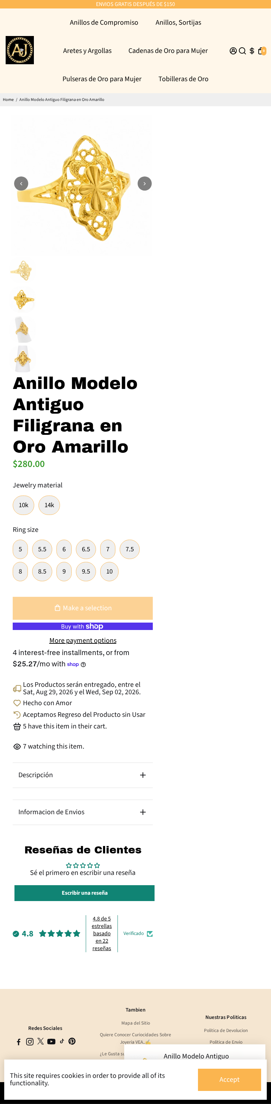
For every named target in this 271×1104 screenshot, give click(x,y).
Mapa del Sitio (135, 1023)
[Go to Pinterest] (72, 1043)
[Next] (145, 183)
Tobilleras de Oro (183, 79)
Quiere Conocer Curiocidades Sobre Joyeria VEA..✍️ (135, 1038)
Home (8, 100)
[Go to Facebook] (19, 1043)
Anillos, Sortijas (178, 23)
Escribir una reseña (85, 893)
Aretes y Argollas (87, 51)
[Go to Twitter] (40, 1043)
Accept (229, 1080)
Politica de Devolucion (226, 1030)
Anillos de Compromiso (104, 23)
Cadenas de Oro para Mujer (168, 51)
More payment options (82, 640)
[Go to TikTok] (62, 1043)
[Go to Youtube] (51, 1043)
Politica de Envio (226, 1042)
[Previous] (21, 183)
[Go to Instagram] (29, 1043)
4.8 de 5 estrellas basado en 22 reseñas (102, 933)
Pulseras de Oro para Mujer (101, 79)
